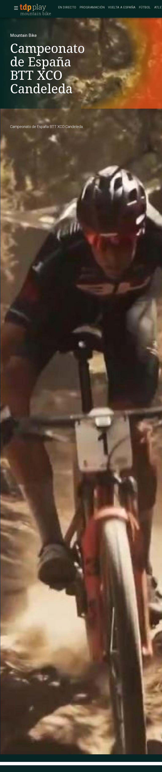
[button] (14, 8)
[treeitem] (67, 7)
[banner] (38, 7)
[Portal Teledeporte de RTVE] (25, 7)
